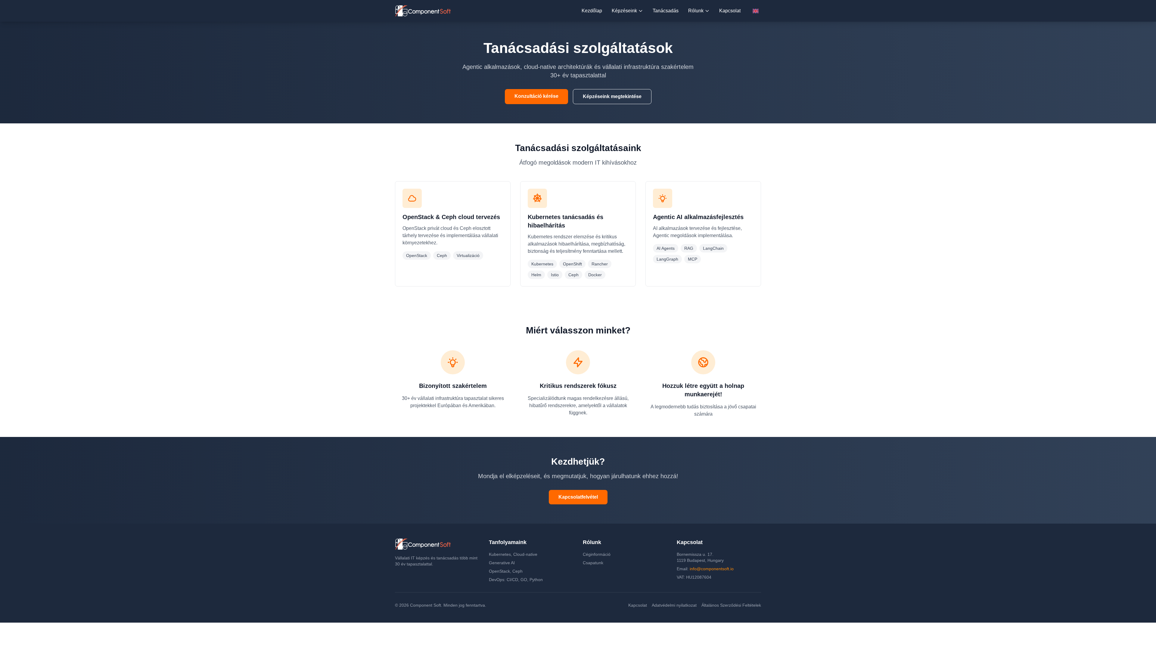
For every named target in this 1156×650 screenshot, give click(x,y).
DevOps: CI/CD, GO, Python (516, 579)
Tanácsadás (666, 10)
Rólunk (696, 10)
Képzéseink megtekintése (612, 96)
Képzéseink (624, 10)
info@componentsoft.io (712, 568)
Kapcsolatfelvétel (578, 497)
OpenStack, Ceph (506, 571)
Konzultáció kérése (536, 96)
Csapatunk (593, 562)
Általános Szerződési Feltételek (731, 605)
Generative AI (502, 562)
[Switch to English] (755, 11)
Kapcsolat (730, 10)
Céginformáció (597, 554)
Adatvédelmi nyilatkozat (674, 605)
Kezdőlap (592, 10)
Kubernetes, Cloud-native (513, 554)
